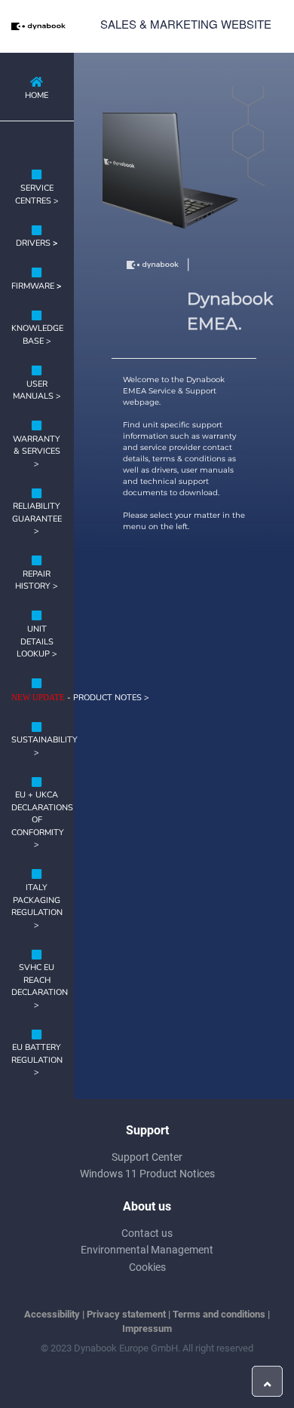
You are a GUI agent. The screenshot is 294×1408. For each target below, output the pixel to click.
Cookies (147, 1267)
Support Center (147, 1157)
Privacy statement (126, 1314)
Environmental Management (147, 1250)
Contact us (147, 1233)
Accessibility (52, 1314)
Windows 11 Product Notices (147, 1174)
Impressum (147, 1328)
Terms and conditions (219, 1314)
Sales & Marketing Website (185, 24)
